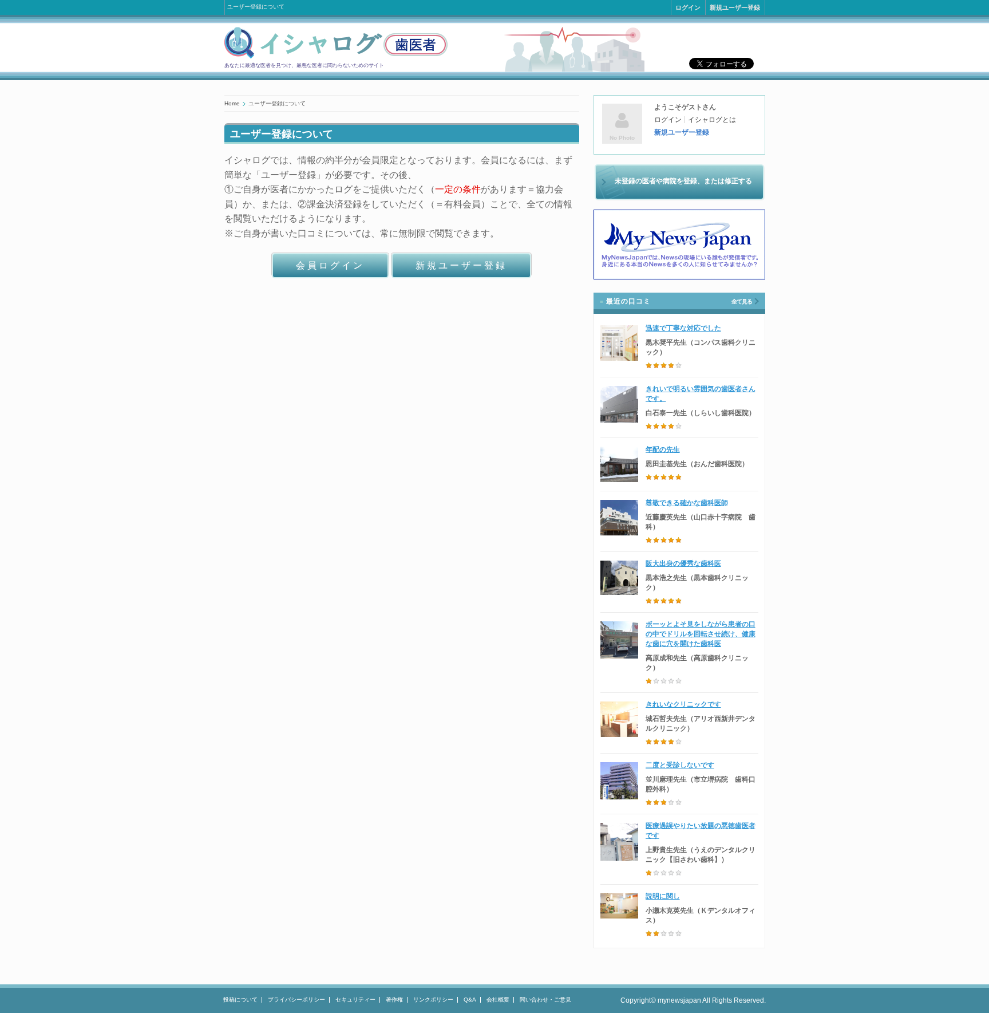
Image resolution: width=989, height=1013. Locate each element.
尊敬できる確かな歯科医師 (687, 503)
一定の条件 (458, 189)
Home (232, 103)
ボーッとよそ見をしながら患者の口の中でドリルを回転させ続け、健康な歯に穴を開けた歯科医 (700, 634)
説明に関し (663, 896)
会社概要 (497, 999)
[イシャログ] (336, 57)
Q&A (470, 999)
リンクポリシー (433, 999)
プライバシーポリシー (296, 999)
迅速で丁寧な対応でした (683, 328)
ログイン (688, 7)
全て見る (741, 301)
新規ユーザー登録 (735, 7)
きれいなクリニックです (683, 704)
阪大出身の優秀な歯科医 (683, 563)
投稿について (240, 999)
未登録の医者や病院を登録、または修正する (683, 181)
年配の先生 (663, 450)
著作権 (394, 999)
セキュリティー (355, 999)
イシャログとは (712, 120)
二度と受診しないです (680, 765)
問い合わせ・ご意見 (545, 999)
